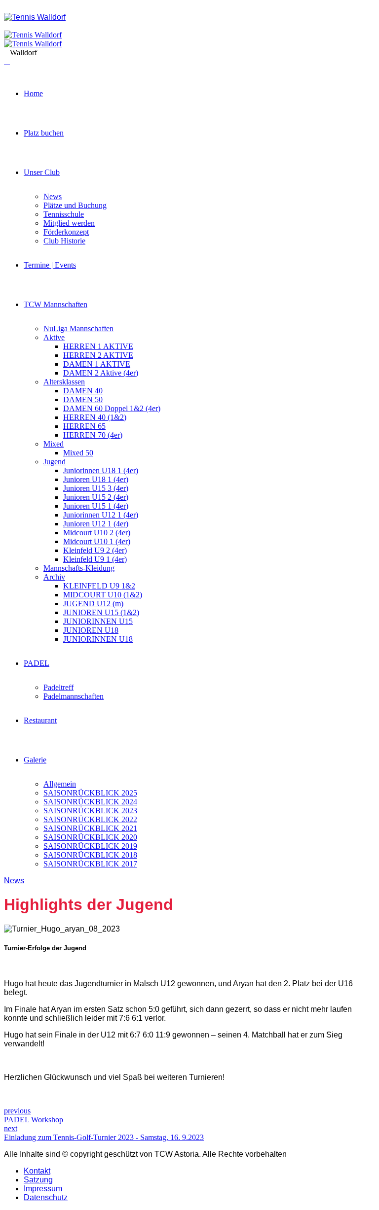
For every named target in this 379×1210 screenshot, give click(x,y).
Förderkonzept (66, 232)
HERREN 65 (84, 426)
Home (33, 93)
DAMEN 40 (83, 390)
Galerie (35, 760)
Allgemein (59, 784)
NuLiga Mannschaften (78, 328)
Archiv (54, 577)
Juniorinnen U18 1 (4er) (100, 470)
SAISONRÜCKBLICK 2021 (90, 828)
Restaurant (40, 720)
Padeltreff (58, 687)
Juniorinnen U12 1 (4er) (100, 515)
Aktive (54, 337)
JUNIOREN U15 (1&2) (101, 612)
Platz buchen (44, 133)
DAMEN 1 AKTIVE (96, 364)
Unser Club (42, 172)
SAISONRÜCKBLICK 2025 (90, 793)
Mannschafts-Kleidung (78, 568)
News (52, 196)
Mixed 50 (78, 453)
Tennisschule (63, 214)
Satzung (38, 1179)
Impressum (43, 1188)
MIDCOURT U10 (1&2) (102, 594)
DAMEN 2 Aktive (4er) (100, 373)
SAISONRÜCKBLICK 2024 (90, 801)
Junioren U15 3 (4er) (95, 488)
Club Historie (64, 241)
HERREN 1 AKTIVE (98, 346)
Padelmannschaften (73, 696)
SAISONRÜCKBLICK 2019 (90, 846)
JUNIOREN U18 (90, 630)
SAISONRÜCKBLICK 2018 (90, 855)
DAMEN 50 (83, 399)
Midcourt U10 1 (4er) (96, 541)
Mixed (53, 444)
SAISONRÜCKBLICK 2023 (90, 810)
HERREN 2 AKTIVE (98, 355)
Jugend (54, 461)
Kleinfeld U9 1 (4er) (95, 559)
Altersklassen (64, 382)
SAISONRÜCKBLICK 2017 (90, 864)
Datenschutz (46, 1197)
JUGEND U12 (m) (93, 603)
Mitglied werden (69, 223)
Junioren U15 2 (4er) (95, 497)
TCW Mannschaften (55, 304)
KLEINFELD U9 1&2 (99, 586)
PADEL (36, 663)
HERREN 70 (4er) (92, 435)
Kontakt (37, 1171)
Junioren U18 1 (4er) (95, 479)
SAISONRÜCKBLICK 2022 (90, 819)
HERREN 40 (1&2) (94, 417)
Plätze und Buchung (75, 205)
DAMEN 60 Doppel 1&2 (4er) (111, 408)
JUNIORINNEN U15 (98, 621)
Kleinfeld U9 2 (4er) (95, 550)
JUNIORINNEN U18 (98, 639)
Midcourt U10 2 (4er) (96, 532)
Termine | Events (50, 265)
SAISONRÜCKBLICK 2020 (90, 837)
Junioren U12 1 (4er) (95, 523)
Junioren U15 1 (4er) (95, 506)
